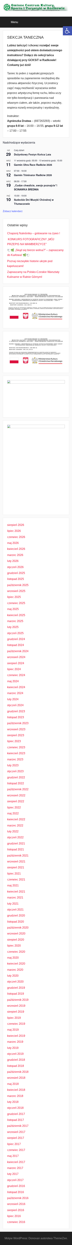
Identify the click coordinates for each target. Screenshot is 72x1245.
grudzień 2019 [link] (16, 987)
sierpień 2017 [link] (15, 1137)
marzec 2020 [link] (15, 969)
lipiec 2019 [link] (14, 1017)
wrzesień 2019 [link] (16, 1005)
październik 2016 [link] (17, 1198)
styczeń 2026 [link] (15, 567)
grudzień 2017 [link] (16, 1113)
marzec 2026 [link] (15, 555)
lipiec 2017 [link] (14, 1144)
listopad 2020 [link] (15, 921)
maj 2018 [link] (13, 1083)
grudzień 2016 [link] (16, 1186)
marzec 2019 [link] (15, 1041)
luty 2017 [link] (13, 1173)
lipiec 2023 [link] (14, 741)
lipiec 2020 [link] (14, 945)
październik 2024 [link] (17, 651)
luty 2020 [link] (13, 975)
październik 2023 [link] (17, 723)
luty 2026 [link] (13, 560)
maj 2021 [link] (13, 885)
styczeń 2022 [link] (15, 837)
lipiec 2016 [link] (14, 1216)
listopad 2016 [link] (15, 1192)
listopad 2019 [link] (15, 993)
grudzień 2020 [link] (16, 915)
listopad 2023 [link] (15, 717)
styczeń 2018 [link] (15, 1107)
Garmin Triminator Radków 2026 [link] (33, 175)
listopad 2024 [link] (15, 645)
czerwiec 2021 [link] (16, 879)
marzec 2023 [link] (15, 759)
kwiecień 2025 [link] (16, 615)
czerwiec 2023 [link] (16, 747)
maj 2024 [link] (13, 681)
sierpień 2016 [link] (15, 1210)
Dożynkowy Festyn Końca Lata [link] (32, 154)
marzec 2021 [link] (15, 897)
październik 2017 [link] (17, 1125)
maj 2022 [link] (13, 813)
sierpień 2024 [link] (15, 663)
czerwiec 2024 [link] (16, 675)
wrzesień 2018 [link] (16, 1077)
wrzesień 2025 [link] (16, 591)
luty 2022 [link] (13, 831)
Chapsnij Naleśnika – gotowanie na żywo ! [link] (33, 233)
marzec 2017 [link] (15, 1167)
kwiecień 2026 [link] (16, 548)
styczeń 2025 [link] (15, 633)
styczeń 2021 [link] (15, 909)
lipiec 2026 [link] (14, 530)
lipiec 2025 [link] (14, 596)
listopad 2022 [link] (15, 783)
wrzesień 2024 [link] (16, 657)
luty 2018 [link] (13, 1101)
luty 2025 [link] (13, 627)
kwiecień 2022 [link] (16, 819)
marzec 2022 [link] (15, 825)
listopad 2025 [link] (15, 578)
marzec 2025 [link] (15, 621)
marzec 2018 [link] (15, 1095)
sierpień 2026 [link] (15, 524)
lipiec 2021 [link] (14, 873)
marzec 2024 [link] (15, 693)
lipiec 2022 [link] (14, 807)
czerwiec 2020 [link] (16, 951)
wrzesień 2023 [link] (16, 729)
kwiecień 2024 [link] (16, 687)
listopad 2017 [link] (15, 1119)
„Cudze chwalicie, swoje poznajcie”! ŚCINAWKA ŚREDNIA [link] (35, 187)
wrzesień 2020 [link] (16, 933)
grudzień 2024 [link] (16, 639)
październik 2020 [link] (17, 927)
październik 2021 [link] (17, 855)
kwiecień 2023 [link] (16, 753)
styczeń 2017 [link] (15, 1180)
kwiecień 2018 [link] (16, 1089)
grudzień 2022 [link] (16, 777)
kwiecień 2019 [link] (16, 1035)
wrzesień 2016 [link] (16, 1204)
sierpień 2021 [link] (15, 867)
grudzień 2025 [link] (16, 573)
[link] (67, 30)
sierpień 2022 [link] (15, 801)
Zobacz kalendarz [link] (13, 211)
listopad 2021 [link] (15, 849)
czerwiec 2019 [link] (16, 1023)
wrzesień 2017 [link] (16, 1131)
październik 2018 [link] (17, 1071)
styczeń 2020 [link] (15, 981)
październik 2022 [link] (17, 789)
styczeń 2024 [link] (15, 705)
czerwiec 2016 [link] (16, 1222)
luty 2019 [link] (13, 1047)
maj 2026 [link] (13, 542)
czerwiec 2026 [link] (16, 537)
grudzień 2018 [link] (16, 1059)
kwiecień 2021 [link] (16, 891)
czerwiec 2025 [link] (16, 603)
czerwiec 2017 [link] (16, 1149)
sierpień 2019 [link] (15, 1011)
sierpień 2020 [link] (15, 939)
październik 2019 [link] (17, 999)
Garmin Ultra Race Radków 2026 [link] (33, 164)
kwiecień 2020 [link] (16, 963)
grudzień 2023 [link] (16, 711)
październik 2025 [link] (17, 585)
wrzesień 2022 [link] (16, 795)
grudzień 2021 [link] (16, 843)
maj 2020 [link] (13, 957)
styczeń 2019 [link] (15, 1053)
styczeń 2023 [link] (15, 771)
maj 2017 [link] (13, 1155)
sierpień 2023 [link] (15, 735)
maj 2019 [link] (13, 1029)
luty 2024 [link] (13, 699)
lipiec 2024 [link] (14, 669)
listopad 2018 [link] (15, 1065)
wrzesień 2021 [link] (16, 861)
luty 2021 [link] (13, 903)
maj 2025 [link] (13, 609)
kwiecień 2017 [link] (16, 1162)
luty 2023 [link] (13, 765)
